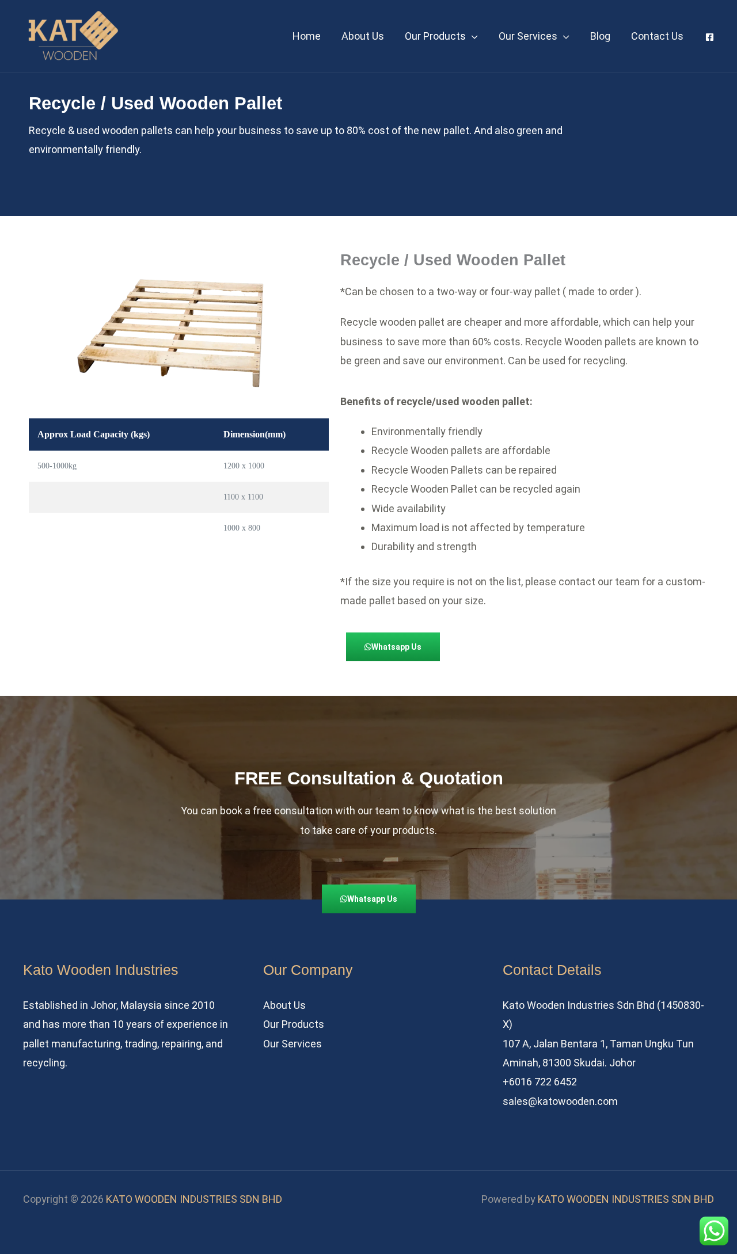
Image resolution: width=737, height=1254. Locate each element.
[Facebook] (709, 37)
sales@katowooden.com (560, 1101)
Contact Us (657, 36)
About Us (362, 36)
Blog (600, 36)
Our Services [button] (528, 36)
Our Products (293, 1024)
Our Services (292, 1044)
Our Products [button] (435, 36)
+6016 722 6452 (540, 1082)
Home (306, 36)
